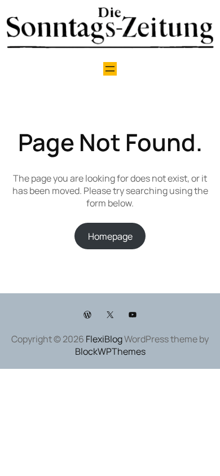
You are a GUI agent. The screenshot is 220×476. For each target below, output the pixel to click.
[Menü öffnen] (110, 69)
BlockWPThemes (110, 351)
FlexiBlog (104, 339)
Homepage (110, 236)
